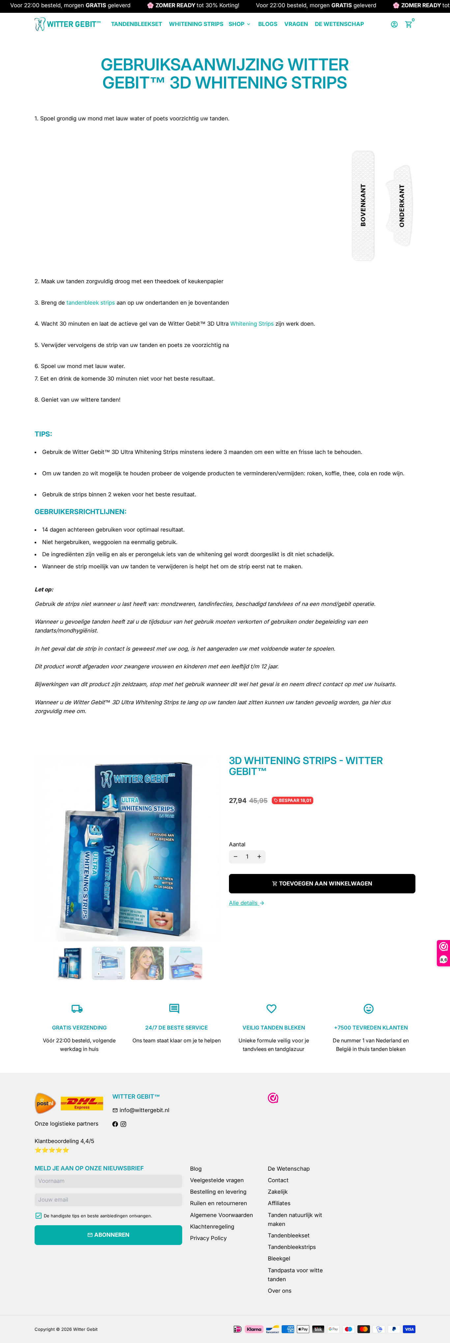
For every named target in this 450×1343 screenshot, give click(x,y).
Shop (240, 24)
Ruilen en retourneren (218, 1203)
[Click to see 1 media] (70, 963)
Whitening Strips (196, 24)
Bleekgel (279, 1258)
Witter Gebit (85, 1329)
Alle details (247, 903)
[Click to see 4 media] (185, 963)
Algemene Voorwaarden (221, 1215)
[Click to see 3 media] (147, 963)
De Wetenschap (339, 24)
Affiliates (279, 1203)
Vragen (296, 24)
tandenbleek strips (91, 302)
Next (212, 848)
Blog (196, 1168)
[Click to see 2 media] (108, 963)
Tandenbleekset (136, 24)
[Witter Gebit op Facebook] (115, 1124)
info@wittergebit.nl (140, 1110)
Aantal (237, 844)
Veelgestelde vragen (217, 1180)
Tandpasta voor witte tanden (295, 1274)
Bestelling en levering (218, 1191)
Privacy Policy (208, 1238)
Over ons (280, 1290)
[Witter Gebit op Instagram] (123, 1124)
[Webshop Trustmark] (273, 1098)
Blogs (267, 24)
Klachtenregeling (212, 1226)
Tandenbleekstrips (292, 1247)
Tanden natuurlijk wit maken (295, 1219)
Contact (278, 1180)
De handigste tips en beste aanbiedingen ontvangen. (98, 1215)
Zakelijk (278, 1191)
